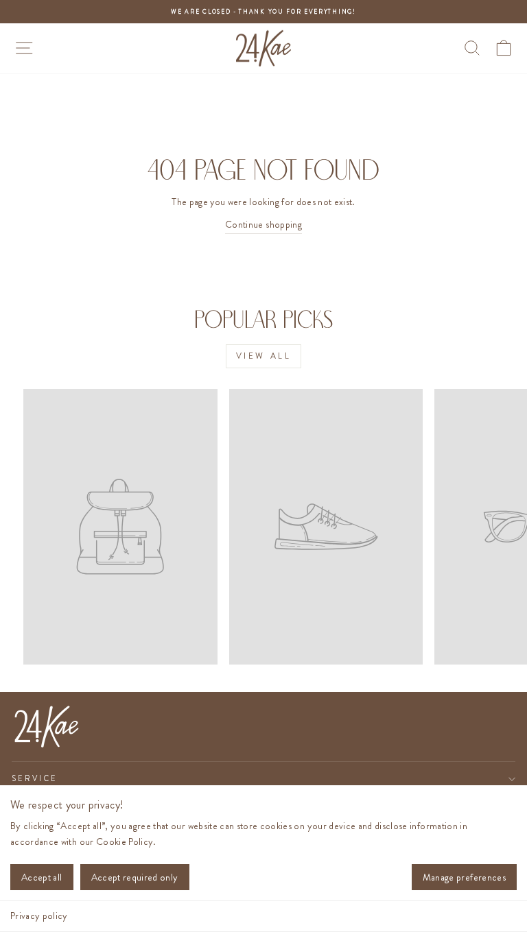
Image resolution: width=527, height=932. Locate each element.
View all (264, 356)
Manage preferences (464, 877)
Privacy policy (39, 915)
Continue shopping (263, 224)
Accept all (41, 877)
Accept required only (134, 877)
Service (34, 778)
